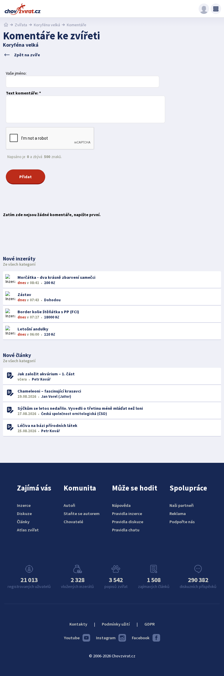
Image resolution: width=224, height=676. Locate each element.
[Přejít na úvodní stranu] (6, 24)
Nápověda (121, 505)
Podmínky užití (116, 624)
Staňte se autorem (81, 513)
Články (23, 521)
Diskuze (24, 513)
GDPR (149, 624)
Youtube (72, 637)
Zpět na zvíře (27, 54)
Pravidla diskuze (127, 521)
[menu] (216, 8)
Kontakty (78, 624)
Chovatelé (73, 521)
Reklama (177, 513)
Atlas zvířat (28, 530)
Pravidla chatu (125, 530)
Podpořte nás (182, 521)
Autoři (69, 505)
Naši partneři (181, 505)
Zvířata (21, 24)
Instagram (106, 637)
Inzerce (24, 505)
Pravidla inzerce (127, 513)
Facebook (141, 637)
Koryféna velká (47, 24)
